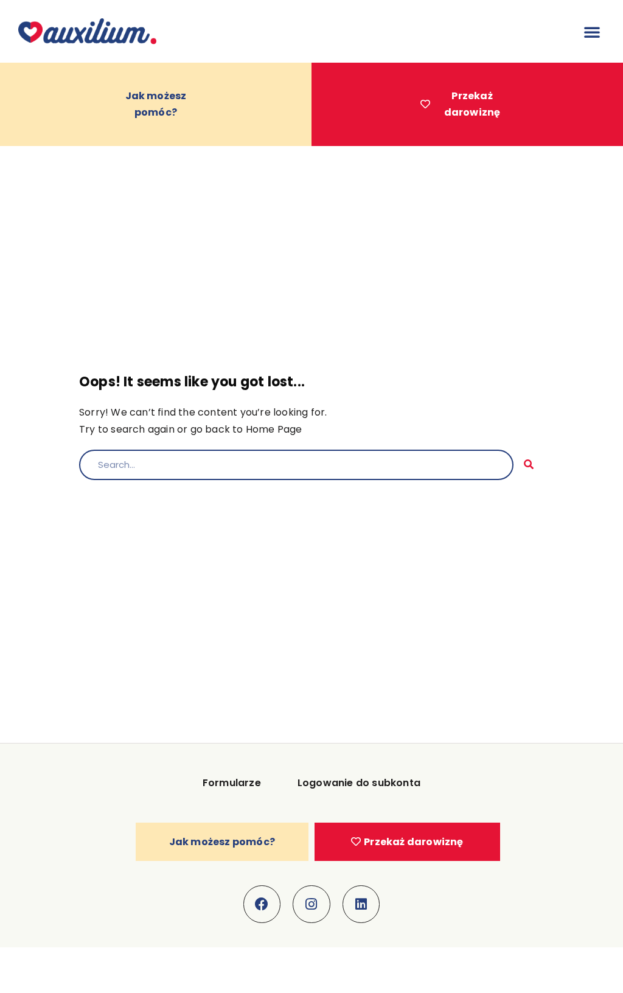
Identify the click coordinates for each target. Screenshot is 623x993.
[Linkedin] (361, 904)
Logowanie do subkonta (359, 783)
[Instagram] (311, 904)
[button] (592, 31)
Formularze (232, 783)
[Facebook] (262, 904)
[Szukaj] (528, 465)
